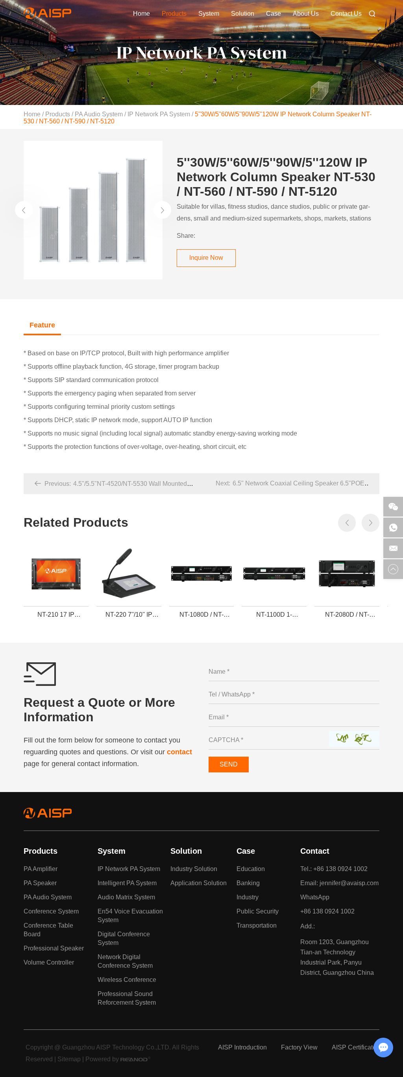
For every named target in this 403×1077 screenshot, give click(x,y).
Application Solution (198, 883)
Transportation (257, 925)
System (208, 13)
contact (179, 752)
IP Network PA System (159, 114)
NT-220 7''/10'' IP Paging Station (128, 614)
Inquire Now (206, 257)
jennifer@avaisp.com (349, 883)
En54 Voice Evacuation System (130, 915)
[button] (24, 210)
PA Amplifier (40, 869)
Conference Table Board (48, 929)
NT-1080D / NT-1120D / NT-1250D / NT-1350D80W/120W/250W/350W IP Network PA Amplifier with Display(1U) (203, 614)
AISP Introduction (242, 1047)
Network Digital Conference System (125, 961)
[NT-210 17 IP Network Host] (56, 574)
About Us (306, 13)
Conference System (51, 911)
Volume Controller (49, 962)
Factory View (299, 1047)
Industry (248, 897)
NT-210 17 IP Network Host (56, 614)
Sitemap (69, 1059)
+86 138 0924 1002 (327, 911)
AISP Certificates (355, 1047)
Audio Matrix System (126, 897)
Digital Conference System (124, 938)
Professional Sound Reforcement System (127, 998)
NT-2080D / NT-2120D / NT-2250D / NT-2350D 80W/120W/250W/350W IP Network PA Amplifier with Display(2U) (348, 614)
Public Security (258, 911)
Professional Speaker (54, 948)
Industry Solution (193, 869)
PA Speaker (40, 883)
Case (273, 13)
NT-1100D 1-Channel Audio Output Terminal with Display (274, 614)
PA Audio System (99, 114)
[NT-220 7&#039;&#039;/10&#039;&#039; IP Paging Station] (128, 574)
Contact (314, 851)
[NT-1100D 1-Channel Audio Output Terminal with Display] (274, 574)
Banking (248, 883)
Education (251, 869)
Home (141, 13)
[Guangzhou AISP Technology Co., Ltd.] (47, 16)
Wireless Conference (127, 979)
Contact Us (346, 13)
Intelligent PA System (127, 883)
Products (174, 13)
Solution (242, 13)
